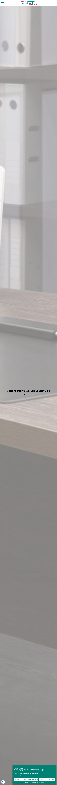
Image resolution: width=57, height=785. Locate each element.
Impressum (43, 782)
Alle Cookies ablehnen (31, 779)
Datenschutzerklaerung (35, 782)
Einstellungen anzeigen (47, 779)
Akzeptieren (18, 779)
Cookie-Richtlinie (27, 782)
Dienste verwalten (18, 775)
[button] (2, 3)
